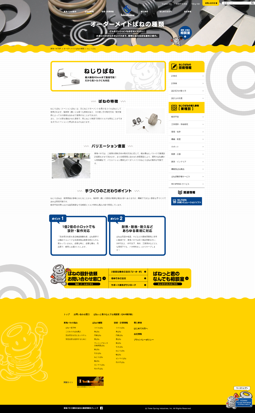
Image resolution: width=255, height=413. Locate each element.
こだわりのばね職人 (73, 332)
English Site (167, 4)
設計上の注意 (176, 98)
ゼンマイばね (99, 365)
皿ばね (96, 339)
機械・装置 (176, 139)
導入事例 (138, 323)
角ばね (96, 332)
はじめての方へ (141, 328)
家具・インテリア (178, 162)
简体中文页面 (181, 4)
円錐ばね (97, 335)
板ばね (96, 349)
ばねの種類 (97, 323)
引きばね (97, 353)
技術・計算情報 (121, 323)
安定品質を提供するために (76, 339)
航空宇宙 (175, 117)
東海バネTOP (55, 49)
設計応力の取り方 (178, 91)
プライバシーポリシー (144, 340)
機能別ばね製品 (177, 169)
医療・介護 (176, 154)
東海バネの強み (71, 323)
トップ (67, 314)
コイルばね (98, 328)
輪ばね (96, 361)
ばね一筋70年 (71, 328)
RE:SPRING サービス (180, 184)
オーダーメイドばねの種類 (74, 49)
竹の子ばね (98, 369)
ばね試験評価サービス (180, 176)
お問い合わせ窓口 (82, 314)
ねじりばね (98, 357)
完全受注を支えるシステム (76, 335)
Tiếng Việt (195, 4)
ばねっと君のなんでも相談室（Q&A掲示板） (114, 314)
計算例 (174, 83)
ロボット (175, 147)
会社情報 (138, 334)
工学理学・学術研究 (179, 124)
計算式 (174, 76)
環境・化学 (176, 132)
